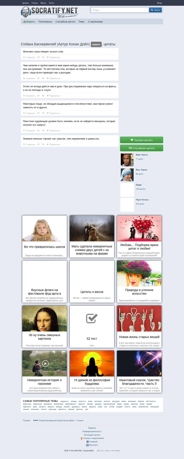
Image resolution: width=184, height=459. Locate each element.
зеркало (92, 406)
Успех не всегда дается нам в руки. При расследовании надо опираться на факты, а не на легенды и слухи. (69, 88)
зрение (71, 409)
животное (27, 403)
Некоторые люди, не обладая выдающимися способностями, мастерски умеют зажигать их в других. (68, 105)
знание (26, 409)
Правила (92, 427)
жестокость (151, 401)
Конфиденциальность (92, 431)
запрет (149, 403)
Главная (26, 420)
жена (124, 401)
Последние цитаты (92, 434)
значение (35, 409)
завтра (90, 403)
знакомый (154, 406)
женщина (132, 401)
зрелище (52, 409)
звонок (67, 406)
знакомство (143, 406)
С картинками (95, 21)
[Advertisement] (92, 32)
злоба (111, 406)
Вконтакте (93, 444)
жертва (141, 401)
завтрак (98, 403)
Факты (43, 2)
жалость (82, 401)
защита (51, 406)
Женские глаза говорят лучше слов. (43, 51)
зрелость (62, 409)
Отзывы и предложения (93, 438)
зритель (79, 409)
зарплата (27, 406)
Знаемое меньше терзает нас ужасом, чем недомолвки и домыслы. (61, 138)
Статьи (35, 2)
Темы (82, 21)
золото (44, 409)
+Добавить (29, 21)
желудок (116, 401)
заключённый (109, 403)
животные (37, 403)
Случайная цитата (65, 21)
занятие (134, 403)
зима (100, 406)
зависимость (70, 403)
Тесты (51, 2)
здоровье (76, 406)
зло (105, 406)
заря (35, 406)
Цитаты (25, 2)
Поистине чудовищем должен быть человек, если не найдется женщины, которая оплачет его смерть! (69, 122)
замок (126, 403)
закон (119, 403)
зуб (86, 409)
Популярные (45, 21)
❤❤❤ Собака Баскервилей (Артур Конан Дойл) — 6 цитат (58, 420)
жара (90, 401)
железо (107, 401)
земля (84, 406)
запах (142, 403)
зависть (81, 403)
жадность (65, 401)
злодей (119, 406)
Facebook (93, 441)
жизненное (58, 403)
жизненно (48, 403)
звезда (59, 406)
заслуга (42, 406)
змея (134, 406)
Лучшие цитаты (143, 140)
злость (127, 406)
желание (98, 401)
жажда (74, 401)
